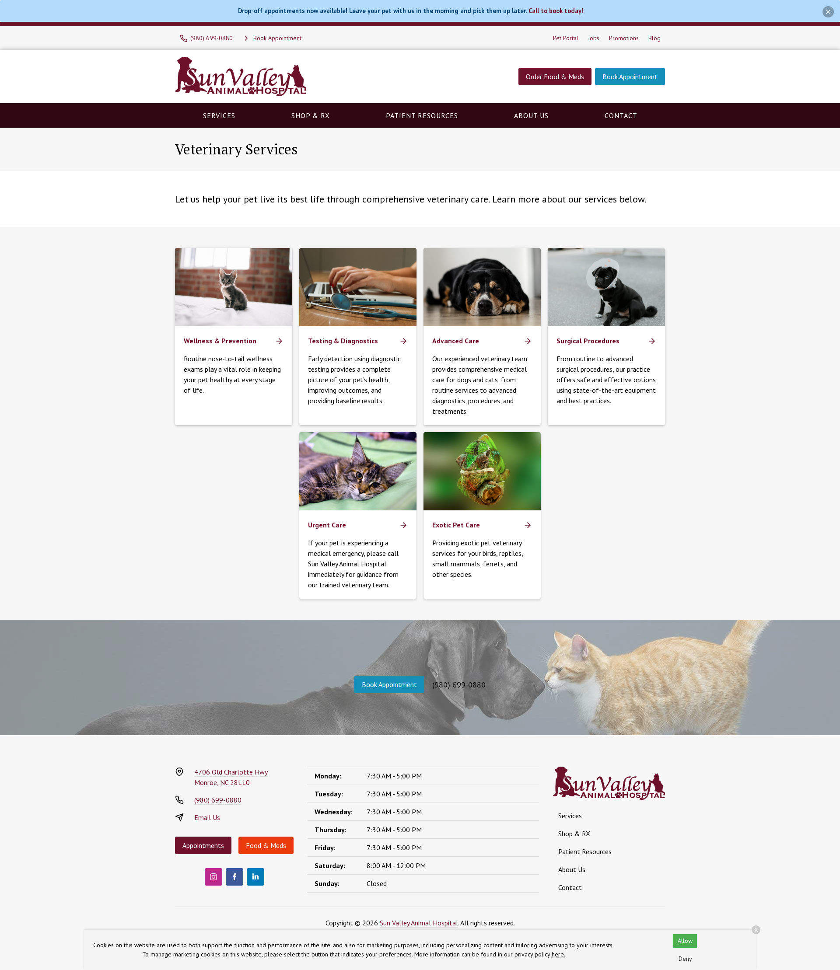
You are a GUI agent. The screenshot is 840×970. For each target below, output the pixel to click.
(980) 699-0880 (459, 685)
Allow (685, 941)
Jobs (593, 38)
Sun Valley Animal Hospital (419, 922)
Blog (654, 38)
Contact (621, 115)
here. (558, 954)
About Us (531, 115)
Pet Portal (565, 38)
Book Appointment (630, 76)
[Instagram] (213, 877)
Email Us (207, 817)
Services (219, 115)
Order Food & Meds (555, 76)
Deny (685, 959)
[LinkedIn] (255, 877)
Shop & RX (310, 115)
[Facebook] (234, 877)
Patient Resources (422, 115)
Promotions (624, 38)
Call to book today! (555, 11)
